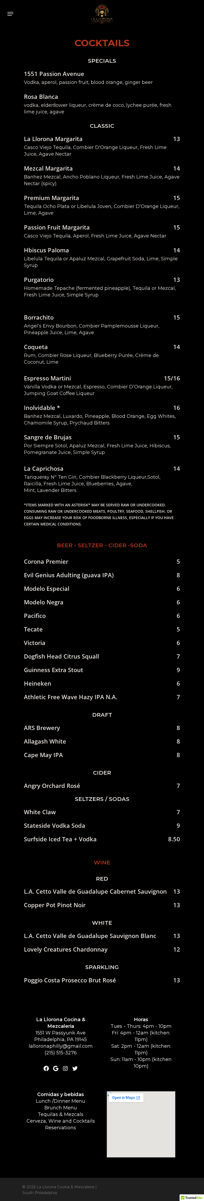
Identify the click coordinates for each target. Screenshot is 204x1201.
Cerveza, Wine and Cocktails (61, 1121)
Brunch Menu (60, 1108)
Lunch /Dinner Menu (60, 1101)
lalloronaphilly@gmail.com (61, 1046)
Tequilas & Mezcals (60, 1114)
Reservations (60, 1128)
